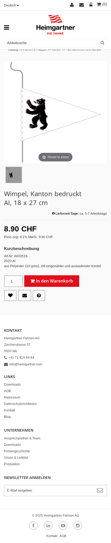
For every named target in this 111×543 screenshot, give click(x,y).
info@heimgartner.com (25, 364)
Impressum (12, 397)
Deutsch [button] (10, 5)
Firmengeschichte (17, 451)
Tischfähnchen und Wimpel (83, 49)
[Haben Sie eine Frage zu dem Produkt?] (39, 295)
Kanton (56, 49)
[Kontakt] (82, 5)
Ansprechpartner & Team (22, 438)
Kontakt (9, 410)
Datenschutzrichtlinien (20, 404)
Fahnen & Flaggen (35, 49)
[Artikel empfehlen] (24, 295)
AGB (7, 391)
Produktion (12, 464)
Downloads (12, 384)
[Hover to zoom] (55, 112)
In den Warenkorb (54, 281)
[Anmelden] (91, 5)
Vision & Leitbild (16, 458)
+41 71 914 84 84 (21, 357)
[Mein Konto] (73, 5)
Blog (7, 417)
